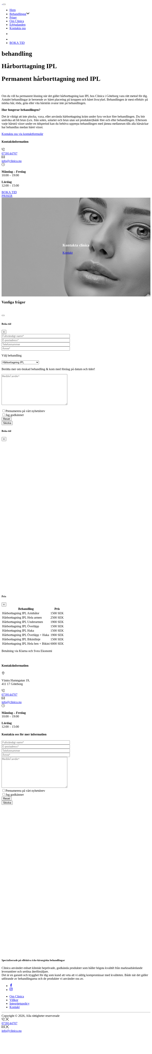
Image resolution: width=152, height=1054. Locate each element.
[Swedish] (12, 39)
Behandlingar (18, 14)
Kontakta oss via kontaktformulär (22, 134)
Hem (13, 10)
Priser (13, 17)
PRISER (7, 195)
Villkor (14, 1000)
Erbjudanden (18, 24)
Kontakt (68, 252)
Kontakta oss (18, 28)
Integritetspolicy (19, 1003)
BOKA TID (17, 42)
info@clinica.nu (12, 161)
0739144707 (9, 153)
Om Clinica (17, 21)
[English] (12, 33)
